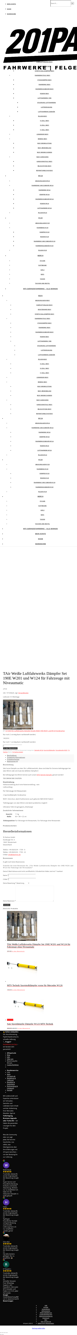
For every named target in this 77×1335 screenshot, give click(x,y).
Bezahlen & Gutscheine (11, 1083)
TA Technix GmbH (17, 752)
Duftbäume (42, 265)
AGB (46, 1305)
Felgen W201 (42, 116)
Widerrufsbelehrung (46, 1313)
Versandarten (46, 1309)
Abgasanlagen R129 (42, 223)
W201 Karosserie (42, 157)
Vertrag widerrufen (38, 1328)
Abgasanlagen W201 (42, 57)
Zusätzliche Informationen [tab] (16, 757)
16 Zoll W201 (44, 125)
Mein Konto (11, 4)
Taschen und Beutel (42, 283)
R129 (40, 218)
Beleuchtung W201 (44, 166)
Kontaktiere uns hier (10, 1044)
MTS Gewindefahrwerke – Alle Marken (40, 289)
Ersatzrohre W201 (44, 66)
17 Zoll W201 (44, 130)
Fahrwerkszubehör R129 (44, 246)
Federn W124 (44, 203)
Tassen (42, 279)
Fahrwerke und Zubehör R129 (44, 241)
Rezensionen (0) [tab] (12, 761)
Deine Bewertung (9, 883)
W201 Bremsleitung (44, 143)
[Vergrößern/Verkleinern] (1, 1332)
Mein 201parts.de (11, 1075)
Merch (40, 256)
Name (5, 875)
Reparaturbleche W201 (44, 170)
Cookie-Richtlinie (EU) (46, 1314)
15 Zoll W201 (44, 121)
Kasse (9, 9)
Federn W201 (44, 93)
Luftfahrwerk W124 (44, 208)
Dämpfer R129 (44, 232)
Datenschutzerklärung (45, 1316)
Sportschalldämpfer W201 (44, 71)
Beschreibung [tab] (11, 755)
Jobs (8, 1057)
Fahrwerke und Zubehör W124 (42, 185)
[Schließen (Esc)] (7, 1332)
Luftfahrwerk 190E (45, 98)
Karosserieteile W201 (44, 161)
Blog (8, 1055)
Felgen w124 (42, 213)
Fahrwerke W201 (44, 84)
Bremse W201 (42, 139)
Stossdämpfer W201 (44, 80)
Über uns (10, 1059)
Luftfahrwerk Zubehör (46, 111)
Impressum (45, 1318)
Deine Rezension (9, 901)
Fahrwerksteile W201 (42, 75)
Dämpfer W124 (45, 194)
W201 (40, 52)
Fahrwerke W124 (44, 190)
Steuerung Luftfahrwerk (46, 102)
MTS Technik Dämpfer (44, 775)
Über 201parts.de (46, 1321)
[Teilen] (5, 1332)
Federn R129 (44, 237)
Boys (42, 274)
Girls (43, 270)
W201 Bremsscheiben (44, 152)
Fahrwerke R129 (42, 228)
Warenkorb (11, 14)
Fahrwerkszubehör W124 (44, 199)
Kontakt (9, 1090)
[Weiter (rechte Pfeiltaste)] (3, 1334)
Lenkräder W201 (42, 134)
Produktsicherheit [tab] (13, 759)
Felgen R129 (42, 250)
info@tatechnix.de (14, 855)
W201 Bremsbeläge (44, 148)
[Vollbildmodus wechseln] (3, 1332)
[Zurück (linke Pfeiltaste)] (1, 1334)
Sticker (42, 261)
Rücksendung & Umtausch (12, 1087)
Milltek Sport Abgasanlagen (46, 1323)
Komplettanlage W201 (44, 62)
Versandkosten (23, 693)
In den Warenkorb (10, 748)
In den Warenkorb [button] (18, 951)
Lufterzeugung (46, 107)
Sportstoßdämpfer (49, 750)
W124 (40, 176)
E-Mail (6, 879)
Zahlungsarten (46, 1311)
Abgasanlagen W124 (42, 181)
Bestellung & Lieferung (11, 1079)
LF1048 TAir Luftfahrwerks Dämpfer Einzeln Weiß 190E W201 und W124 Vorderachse (35, 731)
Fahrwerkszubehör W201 (44, 89)
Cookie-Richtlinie (13, 1065)
